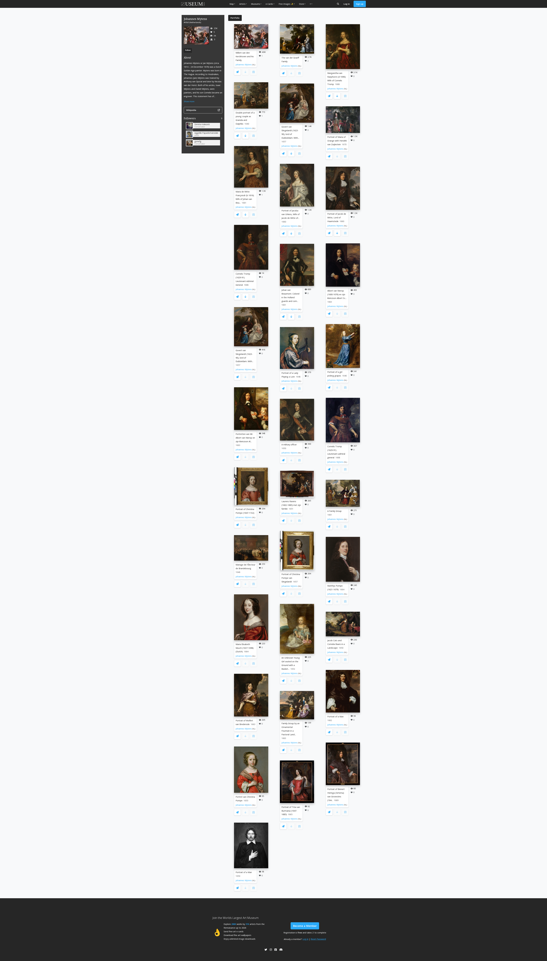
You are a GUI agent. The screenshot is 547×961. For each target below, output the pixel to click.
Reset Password (318, 939)
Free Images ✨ (286, 4)
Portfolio (234, 18)
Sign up (359, 4)
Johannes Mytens (244, 64)
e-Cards (269, 4)
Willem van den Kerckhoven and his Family (245, 56)
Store (301, 4)
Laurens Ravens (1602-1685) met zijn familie (291, 505)
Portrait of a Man (244, 872)
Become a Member (305, 926)
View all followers (203, 119)
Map (231, 4)
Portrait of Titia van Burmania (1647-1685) (290, 811)
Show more (189, 101)
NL (254, 64)
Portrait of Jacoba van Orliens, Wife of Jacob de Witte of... (290, 214)
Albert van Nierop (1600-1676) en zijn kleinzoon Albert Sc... (336, 294)
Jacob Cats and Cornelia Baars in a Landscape (336, 644)
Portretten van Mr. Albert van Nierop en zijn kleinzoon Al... (245, 438)
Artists (242, 4)
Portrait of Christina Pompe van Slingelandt (290, 578)
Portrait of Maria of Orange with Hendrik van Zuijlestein (337, 141)
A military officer (289, 444)
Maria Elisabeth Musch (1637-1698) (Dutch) (245, 648)
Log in (347, 4)
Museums (255, 4)
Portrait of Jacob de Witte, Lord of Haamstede (336, 217)
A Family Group (334, 511)
